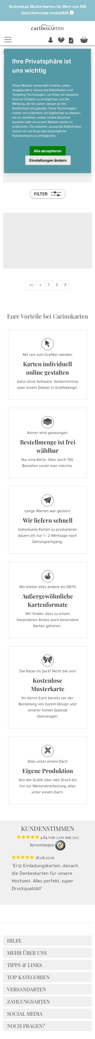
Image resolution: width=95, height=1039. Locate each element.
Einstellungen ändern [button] (48, 160)
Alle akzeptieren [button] (48, 151)
